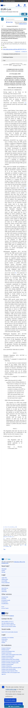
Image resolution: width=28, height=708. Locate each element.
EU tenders (4, 598)
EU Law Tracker (5, 608)
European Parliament (6, 648)
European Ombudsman (7, 666)
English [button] (24, 6)
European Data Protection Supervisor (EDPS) (11, 667)
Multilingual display (8, 57)
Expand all (18, 51)
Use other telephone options (8, 623)
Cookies (3, 642)
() (25, 102)
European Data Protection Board (9, 669)
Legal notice (4, 577)
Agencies (4, 674)
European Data (5, 597)
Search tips (10, 22)
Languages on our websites (8, 637)
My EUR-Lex (19, 6)
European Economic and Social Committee (11, 661)
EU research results (6, 600)
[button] (14, 706)
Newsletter (4, 589)
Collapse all (24, 51)
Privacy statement (5, 582)
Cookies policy (5, 579)
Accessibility (4, 581)
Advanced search (23, 23)
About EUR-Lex (5, 588)
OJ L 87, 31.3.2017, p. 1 (9, 536)
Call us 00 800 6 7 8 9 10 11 (7, 621)
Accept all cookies (10, 700)
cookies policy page (11, 689)
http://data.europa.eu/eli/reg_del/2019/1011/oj (14, 49)
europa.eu (11, 615)
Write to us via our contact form (8, 624)
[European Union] (5, 613)
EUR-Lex (6, 9)
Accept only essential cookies (13, 704)
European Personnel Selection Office (10, 670)
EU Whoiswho (5, 602)
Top (4, 549)
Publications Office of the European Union (11, 672)
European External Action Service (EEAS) (10, 659)
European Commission (6, 653)
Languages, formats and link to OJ (11, 54)
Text (4, 60)
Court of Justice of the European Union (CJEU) (12, 654)
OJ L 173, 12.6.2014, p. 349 (11, 527)
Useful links (4, 591)
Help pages (4, 568)
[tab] (14, 54)
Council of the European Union (8, 651)
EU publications (5, 603)
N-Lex (3, 606)
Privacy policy (5, 639)
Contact (3, 570)
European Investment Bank (7, 664)
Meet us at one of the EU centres (9, 626)
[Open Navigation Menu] (2, 19)
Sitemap (3, 572)
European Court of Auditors (7, 657)
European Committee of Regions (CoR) (10, 662)
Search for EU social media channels (10, 632)
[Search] (25, 19)
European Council (5, 649)
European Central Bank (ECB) (8, 656)
